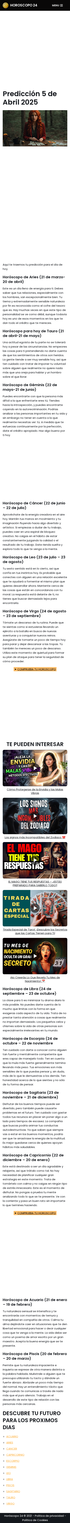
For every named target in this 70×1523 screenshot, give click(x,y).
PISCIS (10, 1485)
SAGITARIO (13, 1491)
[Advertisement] (35, 48)
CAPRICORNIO (15, 1455)
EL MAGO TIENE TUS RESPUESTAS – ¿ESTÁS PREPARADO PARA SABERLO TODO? (35, 883)
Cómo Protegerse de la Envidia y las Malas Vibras (35, 791)
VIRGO (10, 1503)
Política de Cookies (35, 1520)
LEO (8, 1473)
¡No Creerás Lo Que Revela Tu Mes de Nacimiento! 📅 (35, 979)
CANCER (11, 1449)
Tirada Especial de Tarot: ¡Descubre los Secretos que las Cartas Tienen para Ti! (35, 931)
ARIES (9, 1442)
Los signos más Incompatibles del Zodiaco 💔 (35, 837)
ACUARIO (12, 1436)
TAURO (10, 1497)
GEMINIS (11, 1467)
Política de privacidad (49, 1516)
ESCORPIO (12, 1461)
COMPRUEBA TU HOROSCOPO (36, 669)
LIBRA (9, 1479)
